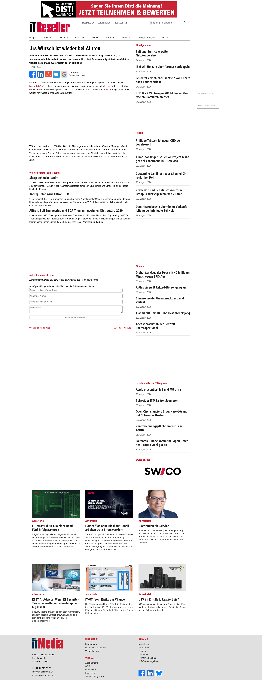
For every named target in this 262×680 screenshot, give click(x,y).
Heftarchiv (143, 654)
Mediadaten (91, 644)
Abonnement (91, 663)
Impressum (90, 673)
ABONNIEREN (104, 22)
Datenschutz (91, 670)
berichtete (34, 86)
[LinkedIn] (151, 676)
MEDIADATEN (88, 22)
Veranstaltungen (93, 651)
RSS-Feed (144, 647)
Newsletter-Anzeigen (95, 647)
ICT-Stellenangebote (149, 661)
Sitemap (143, 651)
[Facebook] (143, 676)
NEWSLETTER (120, 22)
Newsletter (144, 644)
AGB (87, 666)
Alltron (107, 89)
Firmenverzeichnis (147, 658)
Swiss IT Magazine (94, 676)
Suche (152, 28)
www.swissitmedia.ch (42, 675)
